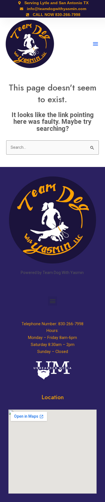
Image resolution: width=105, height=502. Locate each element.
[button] (95, 43)
